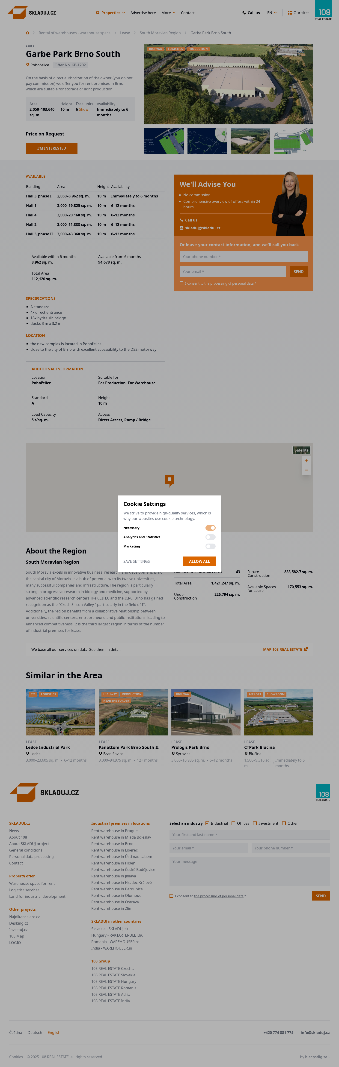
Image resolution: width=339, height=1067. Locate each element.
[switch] (210, 528)
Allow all (199, 561)
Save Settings (136, 561)
